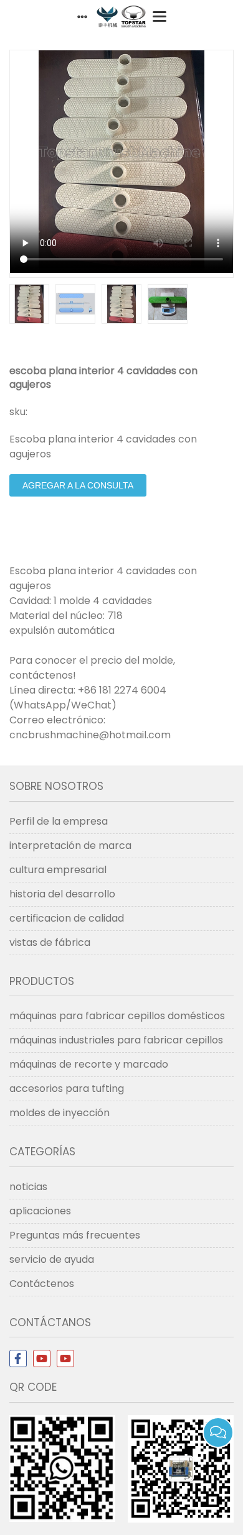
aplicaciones (40, 1211)
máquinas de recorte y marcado (88, 1064)
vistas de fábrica (49, 942)
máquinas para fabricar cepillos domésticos (117, 1016)
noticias (28, 1187)
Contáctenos (41, 1283)
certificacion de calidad (66, 918)
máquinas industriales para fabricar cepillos (116, 1040)
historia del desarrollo (62, 894)
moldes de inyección (59, 1113)
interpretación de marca (70, 845)
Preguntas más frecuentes (74, 1235)
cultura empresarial (58, 870)
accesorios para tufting (66, 1088)
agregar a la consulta (77, 485)
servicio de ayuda (51, 1259)
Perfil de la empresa (58, 821)
